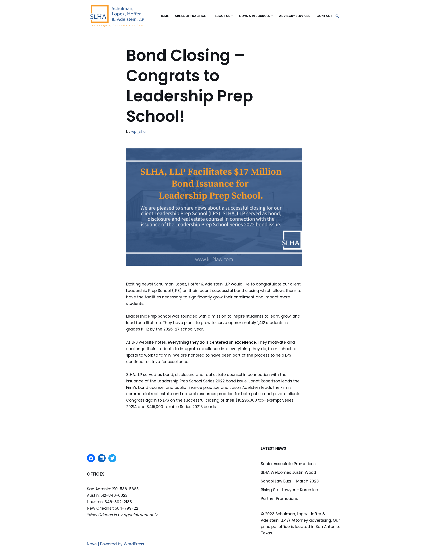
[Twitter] (112, 458)
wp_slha (138, 131)
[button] (207, 16)
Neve (92, 544)
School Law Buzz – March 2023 (290, 481)
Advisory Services (294, 16)
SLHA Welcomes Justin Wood (288, 472)
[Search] (337, 16)
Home (164, 16)
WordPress (134, 544)
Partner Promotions (279, 498)
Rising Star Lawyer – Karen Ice (289, 490)
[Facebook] (91, 458)
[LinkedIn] (102, 458)
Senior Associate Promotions (288, 463)
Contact (324, 16)
